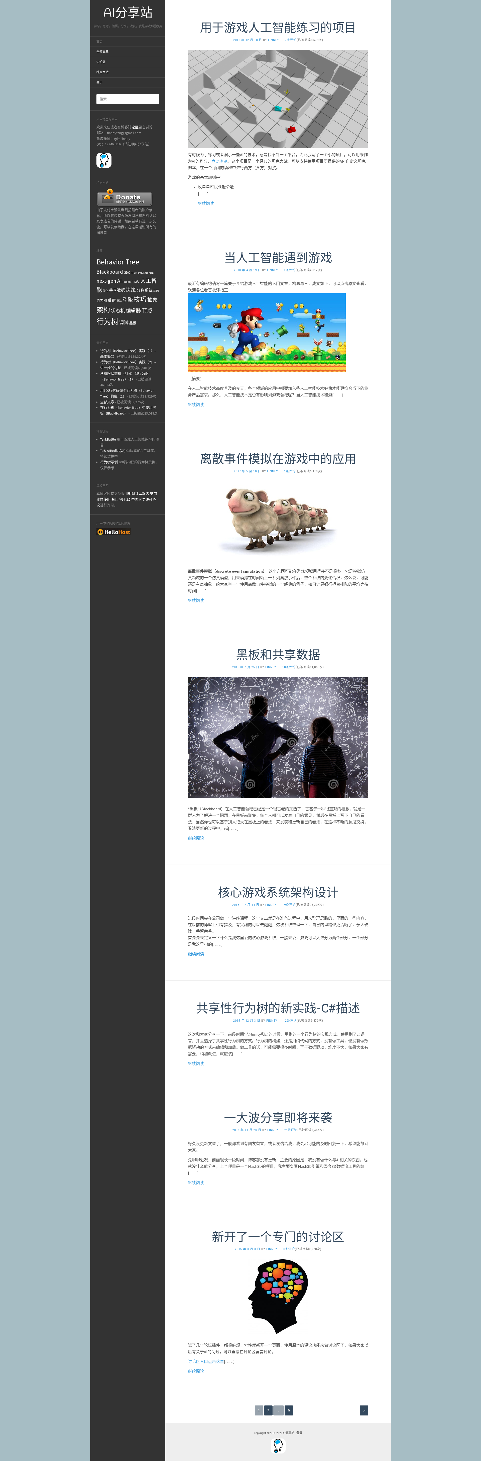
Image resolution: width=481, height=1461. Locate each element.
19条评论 (289, 905)
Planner (127, 281)
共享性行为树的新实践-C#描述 (278, 1008)
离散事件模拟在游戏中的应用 (278, 458)
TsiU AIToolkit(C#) (113, 450)
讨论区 (100, 62)
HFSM (134, 272)
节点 (147, 310)
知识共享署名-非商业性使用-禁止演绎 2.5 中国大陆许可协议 (126, 499)
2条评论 (290, 270)
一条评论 (290, 1130)
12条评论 (290, 1020)
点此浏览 (219, 161)
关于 (99, 82)
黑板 (132, 323)
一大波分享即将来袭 (278, 1117)
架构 (103, 310)
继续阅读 (206, 203)
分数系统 (145, 290)
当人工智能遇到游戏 (278, 257)
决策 (131, 290)
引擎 (128, 300)
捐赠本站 (102, 72)
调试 (124, 322)
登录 (299, 1433)
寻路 (119, 300)
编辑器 (133, 310)
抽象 (152, 300)
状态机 (118, 311)
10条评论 (289, 667)
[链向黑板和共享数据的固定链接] (278, 737)
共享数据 (117, 290)
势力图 (101, 300)
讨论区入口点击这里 (206, 1361)
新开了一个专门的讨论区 (278, 1236)
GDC (127, 272)
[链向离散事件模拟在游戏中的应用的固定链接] (278, 520)
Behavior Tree (117, 261)
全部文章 (102, 52)
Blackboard (109, 271)
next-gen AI (109, 280)
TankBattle (108, 439)
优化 (105, 290)
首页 (99, 41)
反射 (112, 300)
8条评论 (289, 1249)
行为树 (107, 321)
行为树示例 (109, 462)
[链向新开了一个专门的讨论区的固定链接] (278, 1296)
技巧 (140, 299)
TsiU (136, 281)
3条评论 (290, 471)
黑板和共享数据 (278, 654)
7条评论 (291, 40)
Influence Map (146, 272)
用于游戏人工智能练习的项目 (278, 27)
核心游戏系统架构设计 (278, 892)
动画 (156, 290)
